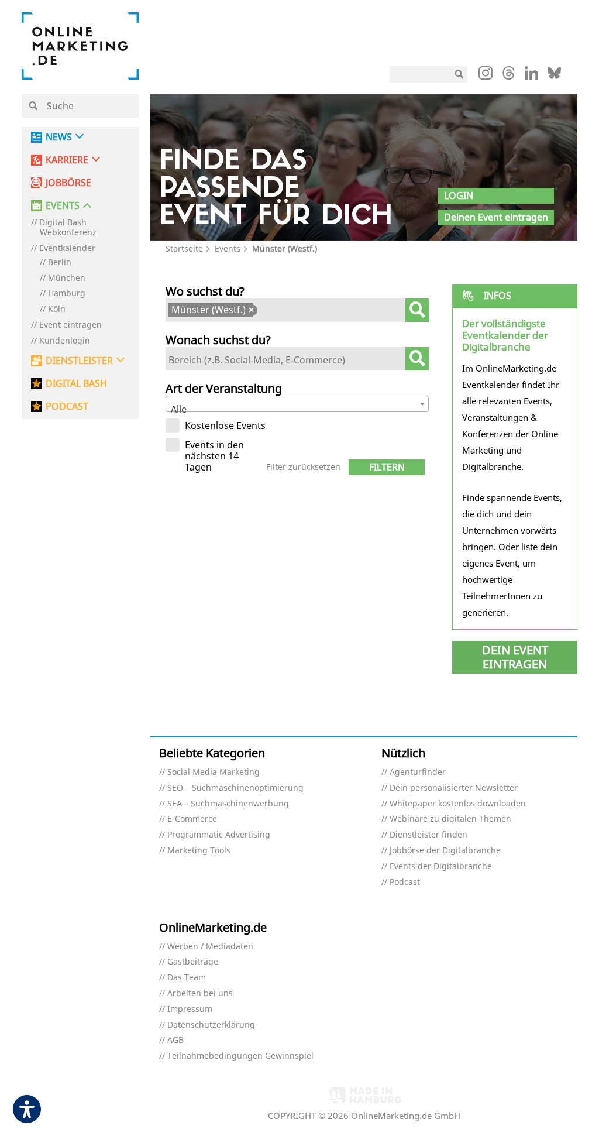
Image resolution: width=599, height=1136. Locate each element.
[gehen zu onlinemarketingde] (485, 75)
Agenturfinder (418, 772)
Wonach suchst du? (218, 340)
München (66, 278)
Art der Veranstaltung (224, 388)
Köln (57, 309)
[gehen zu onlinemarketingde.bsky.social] (554, 76)
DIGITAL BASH (76, 383)
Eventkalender (67, 248)
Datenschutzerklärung (211, 1025)
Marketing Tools (198, 851)
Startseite (184, 248)
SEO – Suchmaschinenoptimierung (235, 788)
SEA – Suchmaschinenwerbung (228, 804)
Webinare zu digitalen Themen (450, 819)
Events (227, 248)
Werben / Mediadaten (210, 947)
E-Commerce (192, 819)
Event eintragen (70, 325)
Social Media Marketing (213, 772)
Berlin (59, 262)
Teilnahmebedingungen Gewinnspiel (240, 1056)
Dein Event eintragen (515, 657)
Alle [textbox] (179, 409)
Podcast (405, 882)
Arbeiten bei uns (200, 993)
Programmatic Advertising (218, 835)
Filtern (387, 467)
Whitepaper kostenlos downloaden (458, 804)
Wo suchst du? (205, 291)
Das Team (186, 978)
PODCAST (67, 406)
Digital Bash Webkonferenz (68, 228)
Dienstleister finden (428, 835)
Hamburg (66, 293)
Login (458, 195)
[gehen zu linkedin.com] (531, 76)
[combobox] (297, 310)
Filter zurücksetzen (303, 467)
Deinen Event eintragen (496, 217)
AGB (175, 1040)
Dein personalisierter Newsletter (454, 788)
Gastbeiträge (192, 962)
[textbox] (264, 311)
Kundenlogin (64, 341)
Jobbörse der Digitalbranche (445, 851)
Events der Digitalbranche (441, 866)
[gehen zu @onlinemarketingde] (508, 76)
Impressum (189, 1009)
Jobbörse (68, 182)
